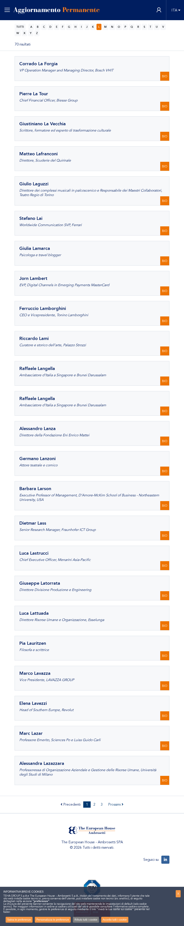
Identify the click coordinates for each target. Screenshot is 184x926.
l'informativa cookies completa (131, 906)
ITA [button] (174, 10)
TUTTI (20, 26)
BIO (164, 76)
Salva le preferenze (19, 919)
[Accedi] (159, 10)
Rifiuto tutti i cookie (85, 919)
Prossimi (115, 804)
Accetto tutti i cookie (115, 919)
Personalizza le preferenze (52, 919)
